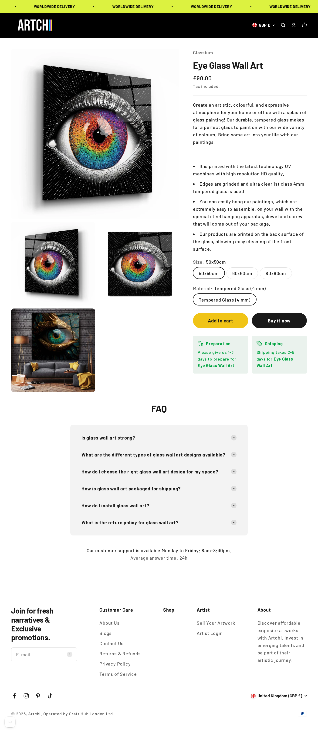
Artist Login (210, 633)
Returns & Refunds (120, 653)
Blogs (105, 633)
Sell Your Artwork (216, 623)
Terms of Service (118, 674)
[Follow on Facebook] (14, 696)
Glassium (203, 52)
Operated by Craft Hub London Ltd (78, 713)
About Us (109, 623)
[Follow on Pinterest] (38, 696)
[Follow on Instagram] (26, 696)
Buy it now (279, 320)
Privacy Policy (115, 663)
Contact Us (111, 643)
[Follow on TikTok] (50, 696)
